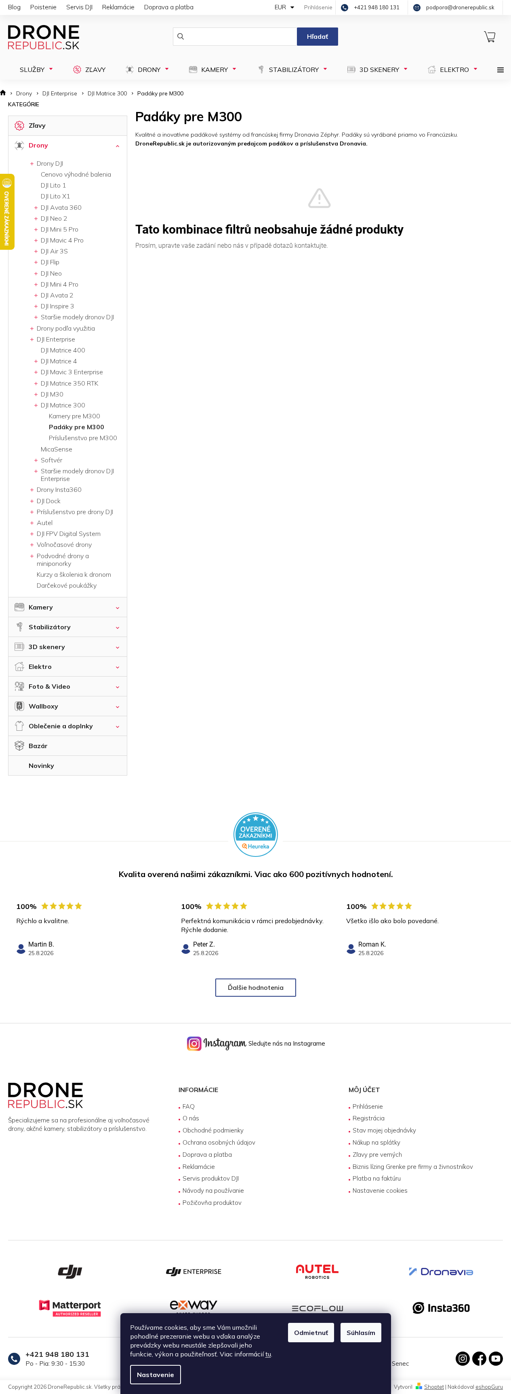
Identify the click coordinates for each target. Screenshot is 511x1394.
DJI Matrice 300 (62, 405)
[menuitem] (32, 69)
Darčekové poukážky (67, 585)
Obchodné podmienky (213, 1130)
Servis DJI (79, 7)
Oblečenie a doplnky (61, 726)
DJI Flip (49, 262)
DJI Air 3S (53, 251)
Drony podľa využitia (65, 328)
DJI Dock (48, 501)
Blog (14, 7)
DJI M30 (51, 394)
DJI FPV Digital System (68, 533)
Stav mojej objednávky (384, 1130)
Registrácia (369, 1118)
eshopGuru (489, 1386)
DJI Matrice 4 (58, 361)
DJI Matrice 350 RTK (68, 383)
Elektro (40, 666)
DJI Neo (50, 273)
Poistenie (43, 7)
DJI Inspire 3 (56, 306)
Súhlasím (361, 1333)
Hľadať (317, 36)
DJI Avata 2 (56, 295)
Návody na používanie (213, 1190)
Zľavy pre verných (377, 1154)
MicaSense (56, 449)
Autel (44, 523)
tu (268, 1354)
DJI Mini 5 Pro (58, 229)
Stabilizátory (50, 627)
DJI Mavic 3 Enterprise (71, 372)
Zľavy (37, 125)
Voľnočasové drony (63, 544)
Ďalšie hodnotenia (256, 987)
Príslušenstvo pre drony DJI (74, 512)
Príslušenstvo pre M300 (83, 438)
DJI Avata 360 (60, 207)
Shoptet (434, 1386)
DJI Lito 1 (53, 185)
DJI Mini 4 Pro (58, 284)
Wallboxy (43, 706)
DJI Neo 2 (53, 218)
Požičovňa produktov (212, 1202)
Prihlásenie (368, 1106)
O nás (191, 1118)
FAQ (189, 1106)
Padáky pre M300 (76, 427)
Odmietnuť (311, 1333)
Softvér (50, 460)
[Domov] (5, 93)
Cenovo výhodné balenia (76, 174)
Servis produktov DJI (211, 1178)
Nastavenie (155, 1375)
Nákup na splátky (376, 1142)
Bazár (38, 746)
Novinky (41, 765)
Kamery (41, 607)
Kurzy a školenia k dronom (74, 574)
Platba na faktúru (377, 1178)
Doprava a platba (168, 7)
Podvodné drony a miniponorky (62, 559)
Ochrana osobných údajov (219, 1142)
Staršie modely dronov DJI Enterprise (76, 475)
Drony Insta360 (58, 489)
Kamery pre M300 (74, 416)
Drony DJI (49, 163)
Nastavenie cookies (380, 1190)
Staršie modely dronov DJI (76, 317)
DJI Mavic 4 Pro (61, 240)
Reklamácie (118, 7)
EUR (281, 7)
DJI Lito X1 (55, 196)
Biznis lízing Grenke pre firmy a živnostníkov (413, 1166)
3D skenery (47, 647)
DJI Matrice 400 (63, 350)
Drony (38, 145)
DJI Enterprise (55, 339)
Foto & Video (49, 686)
